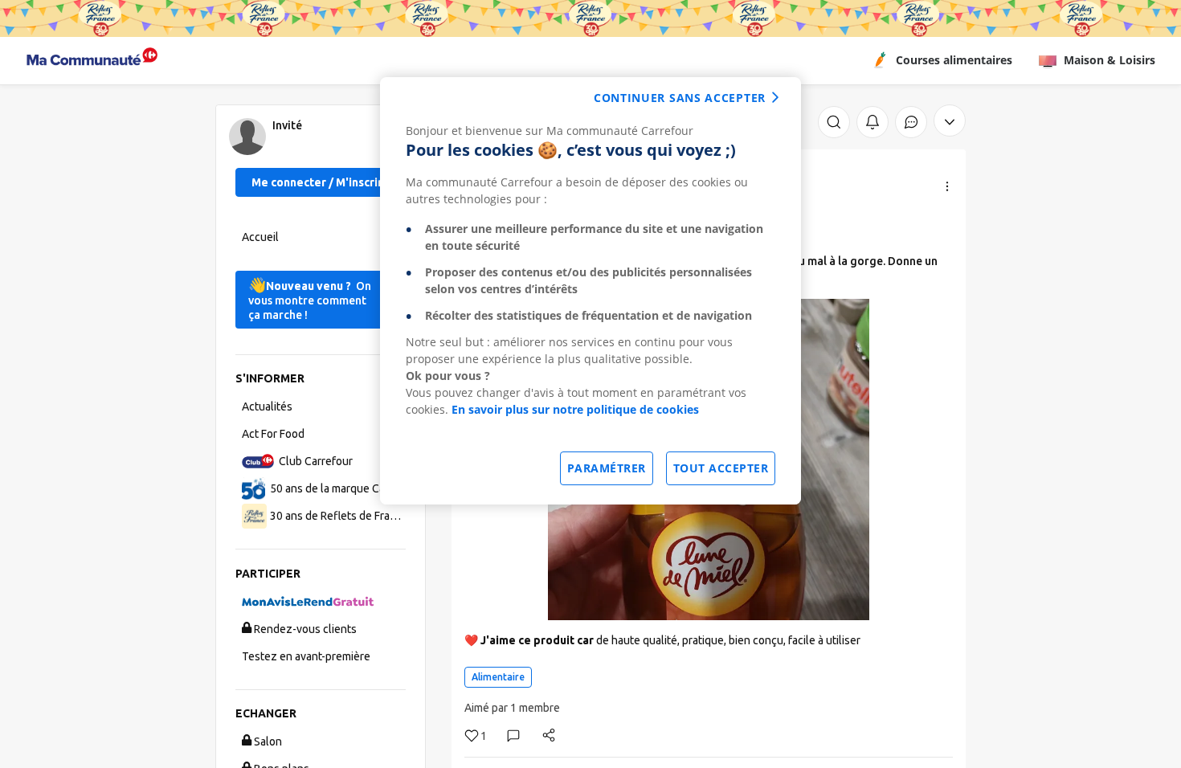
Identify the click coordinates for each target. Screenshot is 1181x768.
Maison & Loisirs (1109, 59)
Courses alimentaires (954, 59)
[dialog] (590, 291)
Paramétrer (606, 468)
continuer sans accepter (680, 97)
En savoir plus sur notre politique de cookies (575, 409)
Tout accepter (721, 468)
